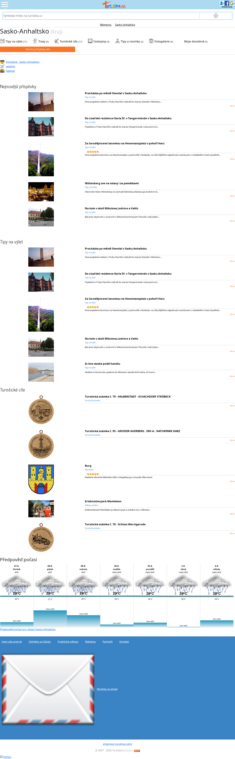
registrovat (227, 6)
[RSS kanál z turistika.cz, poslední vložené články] (137, 750)
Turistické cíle (69, 41)
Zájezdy (10, 71)
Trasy (41, 41)
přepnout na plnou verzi (117, 744)
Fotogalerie (162, 41)
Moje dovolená (194, 41)
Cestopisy (99, 41)
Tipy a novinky (130, 41)
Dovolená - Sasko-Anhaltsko (22, 62)
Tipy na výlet (14, 41)
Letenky (10, 66)
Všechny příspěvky (35, 49)
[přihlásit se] (227, 3)
